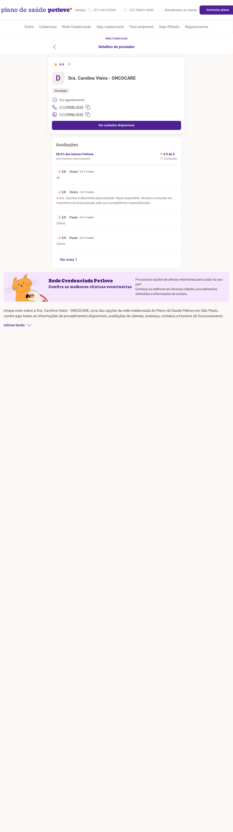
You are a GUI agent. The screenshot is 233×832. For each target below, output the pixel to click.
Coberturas (48, 27)
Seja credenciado (110, 27)
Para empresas (141, 27)
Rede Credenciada (76, 27)
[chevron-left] (54, 47)
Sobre (29, 27)
